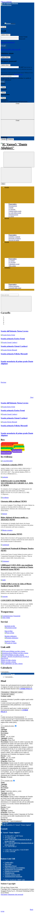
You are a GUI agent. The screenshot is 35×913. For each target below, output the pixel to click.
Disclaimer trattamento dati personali (12, 894)
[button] (17, 397)
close (3, 184)
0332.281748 (11, 838)
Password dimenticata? (8, 42)
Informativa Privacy (11, 866)
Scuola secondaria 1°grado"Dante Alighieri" (9, 444)
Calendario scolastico (12, 465)
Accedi (3, 27)
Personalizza (5, 692)
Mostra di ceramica (11, 534)
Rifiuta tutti (16, 692)
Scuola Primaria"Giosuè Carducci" (12, 448)
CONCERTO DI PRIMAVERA (16, 600)
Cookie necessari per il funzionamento (13, 717)
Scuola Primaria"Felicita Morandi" (12, 446)
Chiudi (3, 87)
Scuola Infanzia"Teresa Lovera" (11, 452)
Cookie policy (9, 862)
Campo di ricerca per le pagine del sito (12, 293)
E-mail (21, 67)
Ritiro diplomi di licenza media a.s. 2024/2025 (14, 518)
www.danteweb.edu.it (8, 726)
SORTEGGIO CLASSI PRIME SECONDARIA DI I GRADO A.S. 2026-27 (17, 483)
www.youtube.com (7, 781)
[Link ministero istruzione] (9, 3)
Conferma (10, 139)
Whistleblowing (9, 873)
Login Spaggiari (18, 74)
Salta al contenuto (6, 1)
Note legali (8, 864)
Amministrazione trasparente (13, 876)
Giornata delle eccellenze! (14, 501)
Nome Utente (23, 37)
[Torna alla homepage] (17, 146)
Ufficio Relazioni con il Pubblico (15, 868)
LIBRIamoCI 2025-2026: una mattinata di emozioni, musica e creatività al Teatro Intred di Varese (17, 567)
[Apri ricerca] (19, 159)
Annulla (4, 139)
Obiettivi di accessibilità (12, 871)
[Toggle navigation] (16, 175)
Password (22, 39)
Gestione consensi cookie (12, 875)
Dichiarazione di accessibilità (13, 869)
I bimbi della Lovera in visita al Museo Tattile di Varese (16, 585)
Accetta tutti (8, 694)
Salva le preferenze (15, 821)
